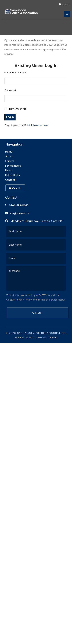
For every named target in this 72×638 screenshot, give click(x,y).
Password (10, 90)
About (9, 157)
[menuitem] (64, 4)
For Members (13, 166)
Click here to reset (38, 125)
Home (8, 152)
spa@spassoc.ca (19, 213)
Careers (9, 162)
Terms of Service (47, 299)
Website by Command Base (36, 337)
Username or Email (15, 72)
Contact (10, 180)
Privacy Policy (24, 299)
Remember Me (17, 108)
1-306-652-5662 (18, 206)
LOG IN (66, 4)
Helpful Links (12, 176)
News (8, 171)
